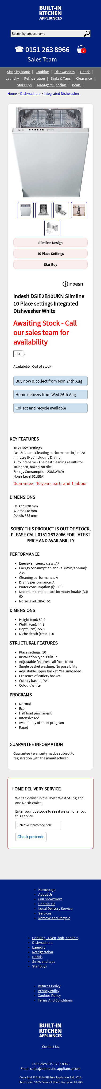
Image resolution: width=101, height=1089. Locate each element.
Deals (76, 85)
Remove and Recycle (54, 917)
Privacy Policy (48, 990)
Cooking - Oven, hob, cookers (55, 937)
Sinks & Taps (61, 78)
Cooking (42, 71)
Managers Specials (51, 85)
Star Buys (24, 85)
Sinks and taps (43, 961)
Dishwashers (64, 71)
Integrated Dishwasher (61, 93)
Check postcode (30, 837)
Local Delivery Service (55, 908)
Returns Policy (49, 986)
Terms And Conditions (55, 1000)
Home (12, 93)
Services (44, 913)
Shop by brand (18, 71)
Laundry (12, 78)
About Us (45, 894)
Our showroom (50, 899)
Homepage (46, 889)
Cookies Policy (49, 995)
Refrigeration (34, 78)
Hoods (85, 71)
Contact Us (46, 903)
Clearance (84, 78)
